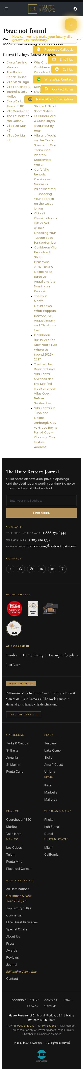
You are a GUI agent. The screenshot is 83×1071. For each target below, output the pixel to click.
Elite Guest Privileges (22, 922)
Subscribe (41, 512)
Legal (67, 1000)
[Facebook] (10, 569)
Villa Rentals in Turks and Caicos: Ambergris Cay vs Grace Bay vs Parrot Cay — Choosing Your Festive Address (46, 427)
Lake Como (52, 750)
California (51, 854)
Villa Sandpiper (18, 111)
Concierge (13, 915)
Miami (48, 847)
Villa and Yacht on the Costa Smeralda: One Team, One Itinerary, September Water (45, 150)
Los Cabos (14, 847)
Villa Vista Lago (18, 82)
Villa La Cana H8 (18, 87)
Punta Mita (14, 861)
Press (10, 943)
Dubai (48, 834)
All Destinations (17, 889)
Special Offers (16, 929)
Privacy (33, 1006)
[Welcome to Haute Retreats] (71, 24)
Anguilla (12, 757)
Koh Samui (52, 827)
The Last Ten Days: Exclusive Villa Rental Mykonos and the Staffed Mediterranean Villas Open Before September (45, 383)
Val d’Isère (13, 834)
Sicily (48, 757)
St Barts (12, 750)
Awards (11, 950)
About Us (13, 936)
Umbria (49, 771)
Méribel (12, 827)
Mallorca (50, 799)
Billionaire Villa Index (21, 972)
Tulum (10, 854)
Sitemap (50, 1006)
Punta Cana (14, 771)
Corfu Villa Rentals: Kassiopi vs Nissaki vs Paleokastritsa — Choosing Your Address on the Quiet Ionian (45, 189)
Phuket (49, 820)
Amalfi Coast (53, 765)
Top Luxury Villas (18, 908)
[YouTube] (52, 569)
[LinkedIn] (42, 569)
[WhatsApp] (21, 569)
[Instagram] (63, 569)
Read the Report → (24, 714)
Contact (12, 979)
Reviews (12, 957)
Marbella (50, 792)
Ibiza (47, 785)
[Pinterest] (31, 569)
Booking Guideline (25, 1000)
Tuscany (50, 743)
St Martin (13, 765)
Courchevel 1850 (18, 820)
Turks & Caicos (17, 743)
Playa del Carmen (19, 869)
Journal (11, 965)
